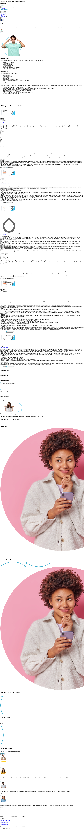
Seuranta (2, 820)
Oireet (1, 15)
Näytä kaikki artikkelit (4, 822)
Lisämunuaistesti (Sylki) (4, 183)
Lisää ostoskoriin (10, 167)
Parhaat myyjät (3, 13)
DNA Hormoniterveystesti (5, 347)
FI (2, 20)
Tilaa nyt (23, 816)
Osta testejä (2, 8)
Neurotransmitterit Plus (4, 234)
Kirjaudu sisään (3, 3)
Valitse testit (2, 14)
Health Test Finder (7, 820)
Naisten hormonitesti (4, 293)
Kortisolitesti (2, 122)
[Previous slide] (1, 754)
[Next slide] (4, 754)
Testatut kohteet (3, 16)
